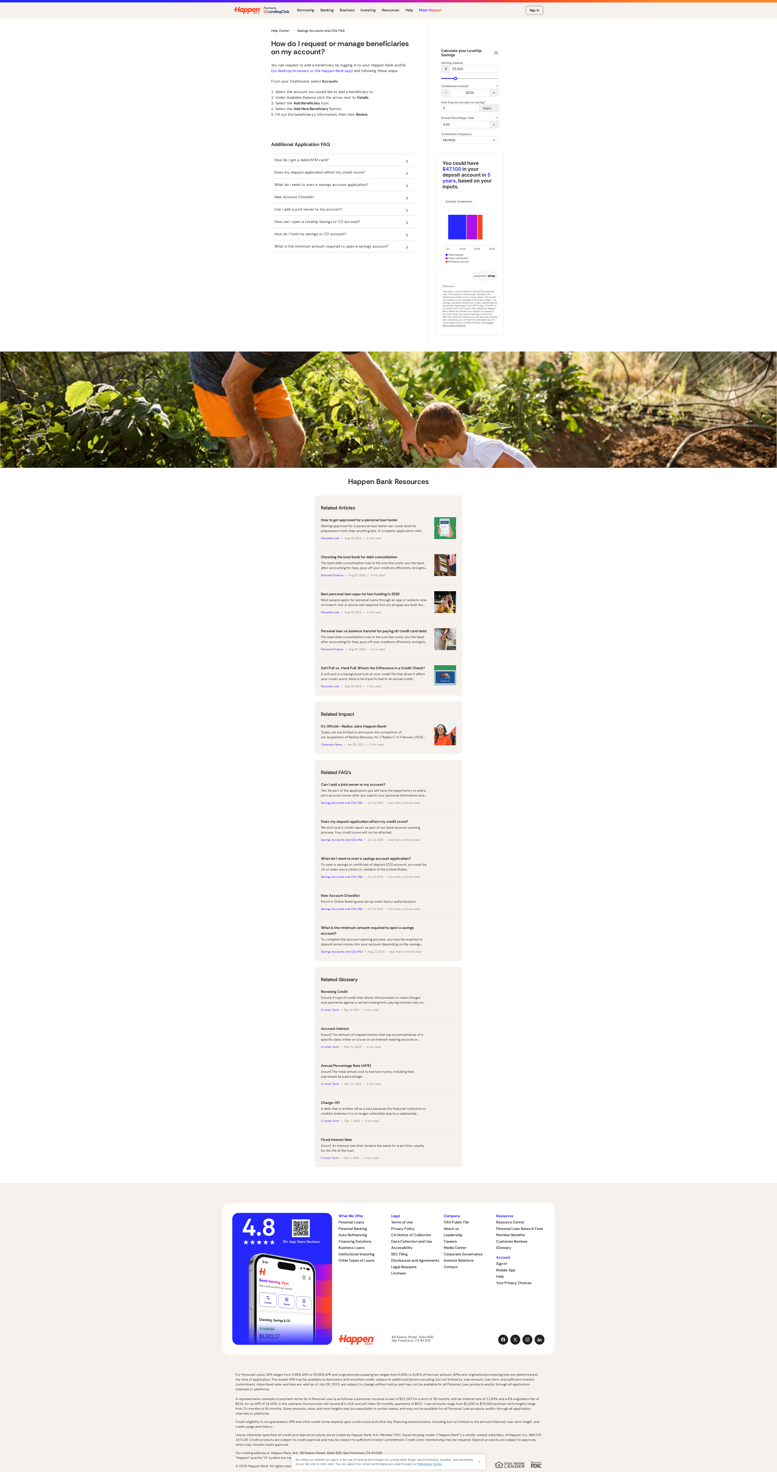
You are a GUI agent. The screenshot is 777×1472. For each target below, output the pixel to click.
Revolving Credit (334, 991)
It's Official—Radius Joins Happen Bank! (354, 726)
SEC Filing (399, 1254)
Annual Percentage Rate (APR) (346, 1065)
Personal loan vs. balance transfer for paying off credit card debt (374, 631)
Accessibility (402, 1247)
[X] (515, 1340)
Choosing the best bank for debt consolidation (359, 557)
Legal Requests (404, 1266)
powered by (480, 275)
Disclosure (448, 286)
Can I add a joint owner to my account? (353, 784)
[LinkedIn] (540, 1340)
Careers (450, 1241)
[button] (445, 92)
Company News (331, 744)
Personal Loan (330, 538)
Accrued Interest (335, 1028)
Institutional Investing (357, 1254)
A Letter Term (330, 1047)
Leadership (453, 1235)
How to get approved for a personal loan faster (359, 520)
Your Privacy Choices (514, 1282)
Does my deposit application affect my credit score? (364, 821)
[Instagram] (527, 1340)
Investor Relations (459, 1260)
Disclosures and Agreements (415, 1260)
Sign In (534, 10)
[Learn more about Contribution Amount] (497, 86)
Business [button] (347, 10)
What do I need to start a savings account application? (366, 858)
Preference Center (429, 1464)
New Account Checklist (340, 895)
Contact (451, 1266)
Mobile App (505, 1270)
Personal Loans (351, 1222)
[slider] (455, 78)
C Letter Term (330, 1121)
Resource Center (510, 1222)
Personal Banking (353, 1228)
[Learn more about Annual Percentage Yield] (497, 118)
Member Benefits (510, 1235)
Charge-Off (330, 1102)
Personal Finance (332, 575)
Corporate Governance (463, 1254)
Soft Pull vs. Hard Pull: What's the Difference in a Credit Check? (373, 668)
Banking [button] (327, 10)
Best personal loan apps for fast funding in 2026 (360, 594)
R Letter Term (330, 1010)
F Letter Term (330, 1158)
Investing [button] (368, 10)
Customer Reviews (512, 1241)
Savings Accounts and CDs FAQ (342, 803)
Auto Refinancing (353, 1235)
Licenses (398, 1273)
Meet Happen (430, 10)
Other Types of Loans (357, 1260)
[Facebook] (503, 1340)
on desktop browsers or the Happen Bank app (311, 70)
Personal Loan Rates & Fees (519, 1228)
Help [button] (409, 10)
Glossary (503, 1247)
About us (451, 1228)
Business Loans (352, 1247)
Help (500, 1276)
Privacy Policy (403, 1228)
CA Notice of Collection (411, 1235)
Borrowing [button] (305, 10)
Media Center (455, 1247)
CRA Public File (456, 1222)
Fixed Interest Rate (336, 1139)
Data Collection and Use (411, 1241)
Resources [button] (390, 10)
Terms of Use (402, 1222)
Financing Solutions (355, 1241)
